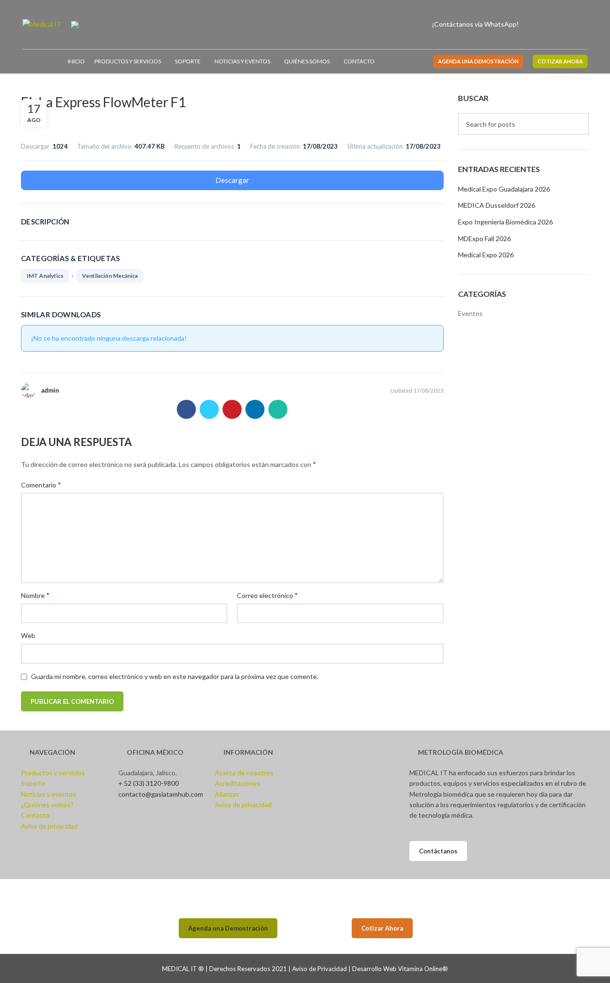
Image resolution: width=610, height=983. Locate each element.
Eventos (470, 313)
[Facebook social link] (534, 25)
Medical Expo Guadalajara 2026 (504, 189)
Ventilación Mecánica (110, 275)
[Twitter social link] (209, 409)
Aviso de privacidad (49, 826)
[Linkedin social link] (566, 25)
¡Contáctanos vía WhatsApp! (475, 24)
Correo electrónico (267, 594)
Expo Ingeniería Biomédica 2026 (505, 222)
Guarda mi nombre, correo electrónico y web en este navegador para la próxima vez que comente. (174, 676)
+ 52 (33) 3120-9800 (148, 783)
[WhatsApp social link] (277, 409)
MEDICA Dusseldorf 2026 (496, 205)
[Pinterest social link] (232, 409)
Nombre (35, 594)
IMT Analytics (45, 275)
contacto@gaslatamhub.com (160, 794)
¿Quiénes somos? (47, 805)
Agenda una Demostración (228, 928)
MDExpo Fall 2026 (484, 238)
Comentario (41, 484)
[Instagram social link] (544, 25)
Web (28, 635)
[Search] (584, 24)
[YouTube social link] (555, 25)
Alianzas (227, 794)
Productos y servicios (53, 773)
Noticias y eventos (48, 794)
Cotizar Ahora (382, 928)
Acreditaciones (237, 783)
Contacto (35, 815)
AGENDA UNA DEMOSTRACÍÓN (478, 61)
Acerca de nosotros (244, 773)
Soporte (33, 783)
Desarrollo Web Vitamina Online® (400, 969)
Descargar (232, 180)
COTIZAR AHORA (560, 61)
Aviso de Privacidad (319, 969)
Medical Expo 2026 (486, 255)
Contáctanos (438, 851)
